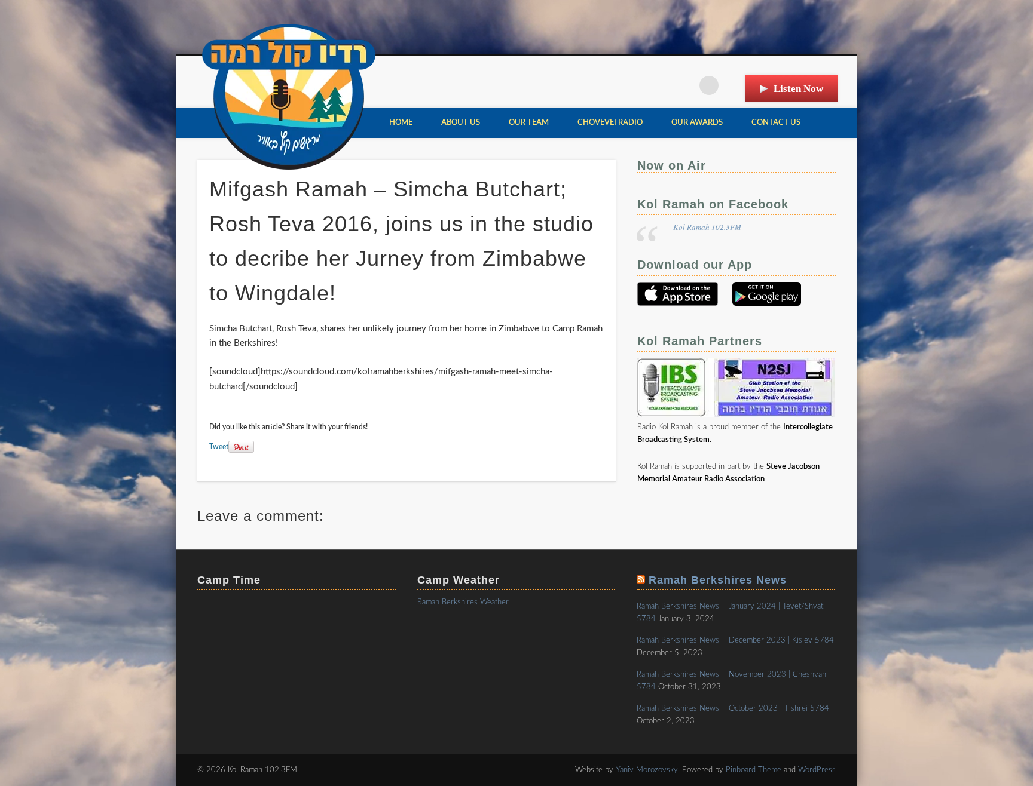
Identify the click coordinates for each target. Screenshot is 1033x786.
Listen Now (798, 88)
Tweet (218, 446)
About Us (460, 123)
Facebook (660, 85)
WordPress (817, 770)
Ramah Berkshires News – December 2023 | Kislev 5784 (735, 640)
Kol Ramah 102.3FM (707, 227)
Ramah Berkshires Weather (463, 602)
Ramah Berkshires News (718, 580)
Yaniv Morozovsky (647, 770)
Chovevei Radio (610, 123)
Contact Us (775, 123)
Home (400, 123)
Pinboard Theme (753, 770)
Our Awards (697, 123)
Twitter (684, 85)
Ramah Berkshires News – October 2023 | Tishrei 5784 (733, 709)
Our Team (529, 123)
